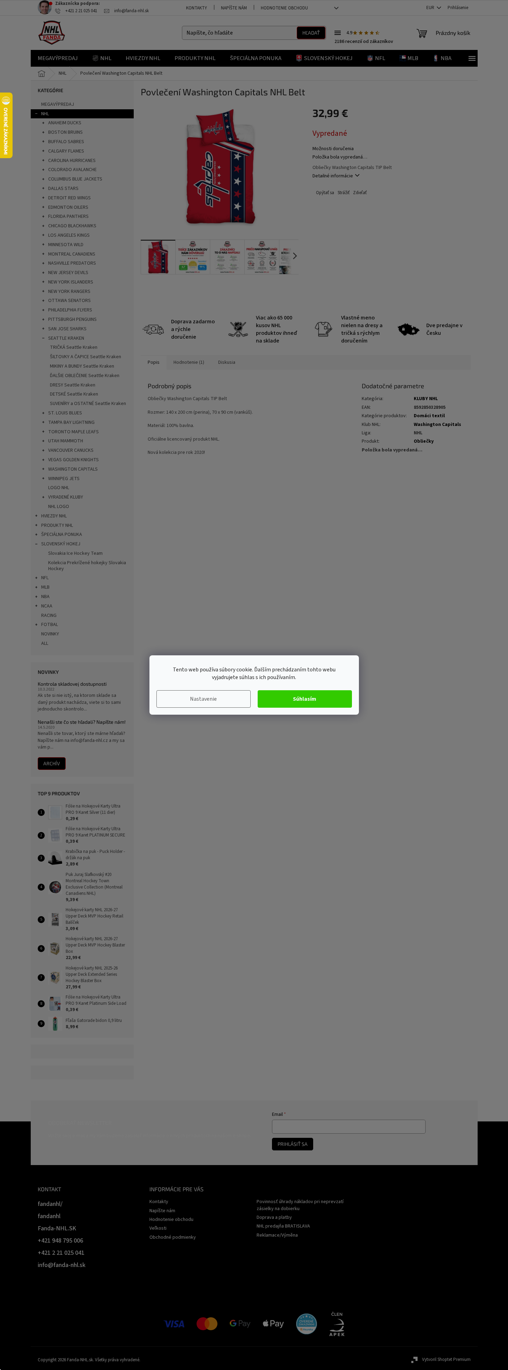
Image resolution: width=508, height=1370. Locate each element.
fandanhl (49, 1216)
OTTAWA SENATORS (69, 300)
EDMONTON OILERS (68, 207)
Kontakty (196, 8)
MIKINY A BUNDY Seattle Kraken (82, 366)
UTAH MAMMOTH (65, 440)
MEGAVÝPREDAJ (57, 104)
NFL (45, 577)
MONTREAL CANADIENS (71, 254)
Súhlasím (304, 699)
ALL (44, 643)
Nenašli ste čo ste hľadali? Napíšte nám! (82, 721)
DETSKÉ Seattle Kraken (74, 394)
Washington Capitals (437, 424)
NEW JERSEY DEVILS (68, 272)
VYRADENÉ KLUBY (65, 497)
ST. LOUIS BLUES (65, 413)
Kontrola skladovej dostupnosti (72, 683)
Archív (51, 763)
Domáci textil (429, 415)
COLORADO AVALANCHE (72, 169)
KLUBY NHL (426, 398)
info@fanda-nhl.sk (62, 1265)
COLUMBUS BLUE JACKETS (75, 179)
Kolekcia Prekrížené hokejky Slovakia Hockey (87, 565)
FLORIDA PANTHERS (68, 216)
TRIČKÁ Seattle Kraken (73, 347)
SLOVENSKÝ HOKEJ (60, 543)
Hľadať (311, 33)
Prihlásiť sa (293, 1144)
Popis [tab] (154, 362)
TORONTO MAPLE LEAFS (73, 431)
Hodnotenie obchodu (284, 8)
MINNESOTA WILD (65, 244)
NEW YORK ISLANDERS (70, 282)
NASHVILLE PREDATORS (72, 263)
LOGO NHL (58, 487)
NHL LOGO (58, 506)
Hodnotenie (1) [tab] (189, 362)
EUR (430, 8)
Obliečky (424, 441)
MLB (45, 587)
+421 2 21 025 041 (61, 1253)
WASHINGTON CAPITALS (73, 469)
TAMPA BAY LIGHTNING (71, 422)
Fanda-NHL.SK (57, 1228)
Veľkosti (158, 1228)
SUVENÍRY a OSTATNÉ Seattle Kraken (88, 403)
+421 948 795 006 (60, 1240)
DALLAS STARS (63, 188)
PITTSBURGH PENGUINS (72, 319)
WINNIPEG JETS (64, 478)
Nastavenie (203, 699)
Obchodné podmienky (172, 1237)
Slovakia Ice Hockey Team (75, 553)
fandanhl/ (50, 1204)
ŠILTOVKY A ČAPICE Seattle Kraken (85, 356)
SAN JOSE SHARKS (67, 328)
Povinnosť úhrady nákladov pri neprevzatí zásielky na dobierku (300, 1205)
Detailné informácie (332, 175)
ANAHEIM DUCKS (64, 122)
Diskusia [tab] (226, 362)
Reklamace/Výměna (277, 1235)
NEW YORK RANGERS (69, 291)
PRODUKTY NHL (57, 525)
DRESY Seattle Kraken (72, 385)
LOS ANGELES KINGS (69, 235)
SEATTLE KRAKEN (66, 338)
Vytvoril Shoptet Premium (446, 1359)
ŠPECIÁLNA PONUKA (61, 534)
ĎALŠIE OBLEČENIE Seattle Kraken (84, 375)
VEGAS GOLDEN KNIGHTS (73, 459)
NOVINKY (50, 634)
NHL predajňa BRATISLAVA (283, 1226)
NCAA (46, 606)
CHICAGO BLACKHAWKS (72, 225)
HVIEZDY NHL (54, 516)
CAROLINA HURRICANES (72, 160)
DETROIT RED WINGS (69, 197)
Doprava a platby (274, 1217)
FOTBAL (49, 624)
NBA (45, 596)
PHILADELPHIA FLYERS (70, 310)
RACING (49, 615)
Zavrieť (359, 193)
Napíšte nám (234, 8)
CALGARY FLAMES (66, 151)
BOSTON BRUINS (65, 132)
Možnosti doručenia (333, 149)
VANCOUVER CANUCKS (71, 450)
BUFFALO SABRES (66, 141)
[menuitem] (58, 58)
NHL (45, 113)
